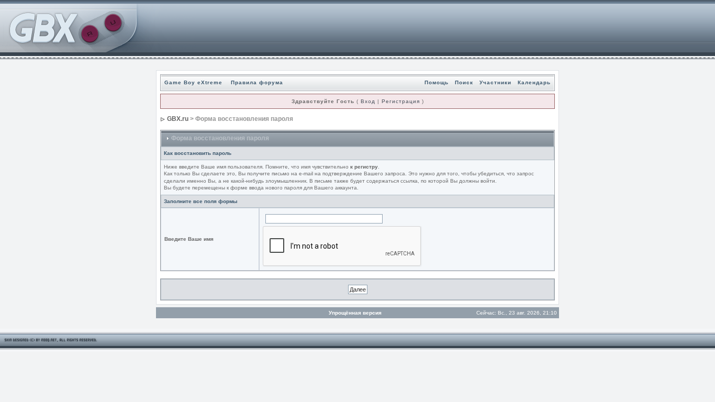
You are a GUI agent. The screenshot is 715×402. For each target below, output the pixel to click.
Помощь (436, 82)
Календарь (534, 82)
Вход (368, 101)
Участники (495, 82)
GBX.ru (177, 118)
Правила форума (257, 82)
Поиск (464, 82)
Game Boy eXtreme (193, 82)
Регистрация (401, 101)
